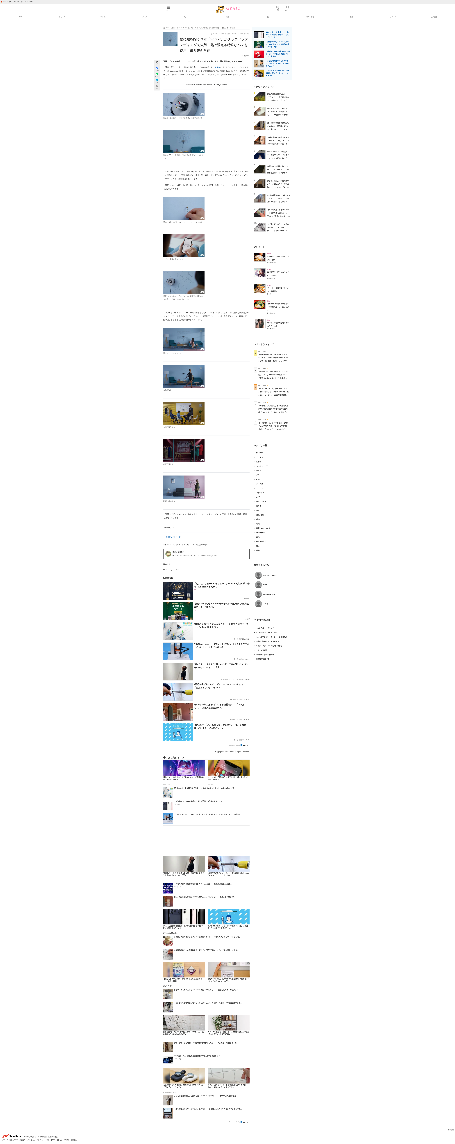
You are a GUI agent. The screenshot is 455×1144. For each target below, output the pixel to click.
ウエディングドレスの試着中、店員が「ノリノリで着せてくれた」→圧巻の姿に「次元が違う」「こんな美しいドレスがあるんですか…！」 (278, 158)
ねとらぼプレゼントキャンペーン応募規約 (270, 637)
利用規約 (451, 1130)
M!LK (265, 585)
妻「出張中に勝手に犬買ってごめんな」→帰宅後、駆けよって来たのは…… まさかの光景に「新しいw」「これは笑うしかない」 (278, 129)
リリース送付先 (260, 650)
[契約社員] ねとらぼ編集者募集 (266, 641)
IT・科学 (259, 453)
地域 (227, 17)
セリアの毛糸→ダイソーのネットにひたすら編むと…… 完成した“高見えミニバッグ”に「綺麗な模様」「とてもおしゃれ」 (278, 216)
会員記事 (434, 17)
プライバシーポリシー (44, 1140)
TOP (20, 17)
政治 (258, 537)
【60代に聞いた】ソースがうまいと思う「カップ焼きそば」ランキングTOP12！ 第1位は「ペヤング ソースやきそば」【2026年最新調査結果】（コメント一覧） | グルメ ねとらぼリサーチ (274, 429)
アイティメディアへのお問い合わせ (268, 646)
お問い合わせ (31, 1140)
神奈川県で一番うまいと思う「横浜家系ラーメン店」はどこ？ (278, 307)
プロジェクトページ (173, 537)
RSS (54, 1140)
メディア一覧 (6, 1140)
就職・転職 (260, 533)
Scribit (217, 67)
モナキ (265, 604)
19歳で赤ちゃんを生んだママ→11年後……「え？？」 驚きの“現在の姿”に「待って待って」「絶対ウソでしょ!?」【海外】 (278, 143)
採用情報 (67, 1140)
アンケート (259, 247)
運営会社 (60, 1140)
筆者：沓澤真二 (178, 552)
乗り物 (258, 506)
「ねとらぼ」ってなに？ (264, 628)
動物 (351, 17)
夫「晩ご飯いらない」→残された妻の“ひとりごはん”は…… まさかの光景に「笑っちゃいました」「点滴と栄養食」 (278, 230)
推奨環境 (74, 1140)
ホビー (258, 497)
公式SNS (15, 1140)
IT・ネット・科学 (172, 570)
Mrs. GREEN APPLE (271, 575)
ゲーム (258, 479)
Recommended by (234, 745)
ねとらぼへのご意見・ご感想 (265, 632)
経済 (258, 546)
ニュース (62, 17)
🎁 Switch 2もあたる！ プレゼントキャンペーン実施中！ (17, 1)
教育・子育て (261, 541)
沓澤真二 (247, 56)
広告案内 (23, 1140)
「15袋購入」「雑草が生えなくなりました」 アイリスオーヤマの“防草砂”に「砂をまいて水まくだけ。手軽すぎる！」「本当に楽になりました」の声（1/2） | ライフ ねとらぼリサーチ (273, 378)
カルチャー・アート (263, 466)
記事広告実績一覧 (261, 659)
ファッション (261, 493)
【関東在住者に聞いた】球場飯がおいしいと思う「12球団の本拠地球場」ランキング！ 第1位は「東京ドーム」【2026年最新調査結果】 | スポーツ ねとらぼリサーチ (273, 360)
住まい (269, 17)
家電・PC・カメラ (263, 528)
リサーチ (393, 17)
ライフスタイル (262, 502)
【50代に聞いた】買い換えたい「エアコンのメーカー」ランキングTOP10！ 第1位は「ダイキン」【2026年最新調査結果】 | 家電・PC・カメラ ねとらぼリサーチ (273, 395)
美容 (258, 550)
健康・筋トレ (261, 515)
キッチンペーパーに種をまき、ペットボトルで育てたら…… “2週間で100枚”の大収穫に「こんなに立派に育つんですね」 (278, 114)
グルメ (186, 17)
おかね (258, 462)
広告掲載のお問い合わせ (264, 655)
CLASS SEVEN (269, 594)
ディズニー (260, 484)
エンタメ (103, 17)
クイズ (144, 17)
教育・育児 (310, 17)
